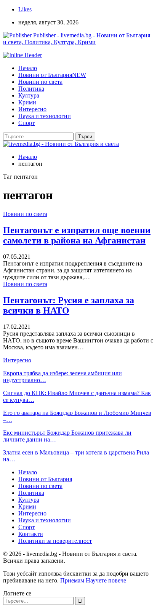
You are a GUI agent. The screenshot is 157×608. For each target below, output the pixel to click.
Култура (28, 95)
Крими (27, 102)
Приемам (72, 580)
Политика (31, 88)
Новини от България (52, 75)
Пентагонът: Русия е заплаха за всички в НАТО (68, 305)
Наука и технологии (44, 116)
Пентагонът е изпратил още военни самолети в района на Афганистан (77, 235)
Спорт (26, 123)
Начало (27, 68)
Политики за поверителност (55, 541)
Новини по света (40, 81)
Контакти (30, 534)
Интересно (32, 109)
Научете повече (106, 580)
